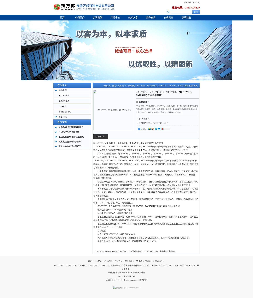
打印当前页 (145, 119)
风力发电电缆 (64, 95)
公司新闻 (108, 261)
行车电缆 (62, 106)
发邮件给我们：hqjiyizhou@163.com (154, 123)
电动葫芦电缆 (64, 101)
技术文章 (128, 261)
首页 (114, 86)
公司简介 (98, 261)
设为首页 (187, 3)
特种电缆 (131, 86)
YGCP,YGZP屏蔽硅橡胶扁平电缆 (163, 251)
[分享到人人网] (159, 129)
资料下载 (138, 261)
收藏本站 (196, 3)
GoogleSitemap (132, 280)
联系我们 (158, 261)
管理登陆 (143, 280)
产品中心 (121, 86)
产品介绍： (101, 136)
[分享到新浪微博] (152, 129)
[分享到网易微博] (162, 129)
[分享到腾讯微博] (155, 129)
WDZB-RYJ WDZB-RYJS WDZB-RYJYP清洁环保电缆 (120, 251)
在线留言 (148, 261)
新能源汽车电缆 (65, 112)
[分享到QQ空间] (149, 129)
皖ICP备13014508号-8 (115, 280)
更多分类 (63, 117)
